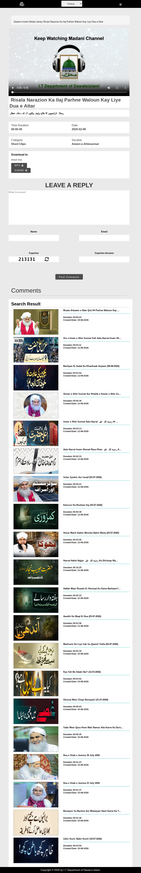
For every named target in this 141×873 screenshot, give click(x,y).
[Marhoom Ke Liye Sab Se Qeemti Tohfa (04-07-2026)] (35, 656)
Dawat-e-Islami (21, 21)
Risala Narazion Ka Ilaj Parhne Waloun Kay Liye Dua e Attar (73, 21)
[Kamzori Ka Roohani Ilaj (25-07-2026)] (35, 516)
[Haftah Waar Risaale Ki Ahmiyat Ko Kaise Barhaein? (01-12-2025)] (35, 600)
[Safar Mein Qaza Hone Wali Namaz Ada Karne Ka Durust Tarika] (35, 739)
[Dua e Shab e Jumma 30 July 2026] (35, 767)
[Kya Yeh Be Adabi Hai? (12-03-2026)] (35, 683)
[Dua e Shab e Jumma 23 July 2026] (35, 794)
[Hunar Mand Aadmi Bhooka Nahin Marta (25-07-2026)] (35, 544)
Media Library (36, 21)
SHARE (20, 170)
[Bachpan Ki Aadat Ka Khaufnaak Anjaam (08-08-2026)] (35, 378)
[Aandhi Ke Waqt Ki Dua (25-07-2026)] (35, 628)
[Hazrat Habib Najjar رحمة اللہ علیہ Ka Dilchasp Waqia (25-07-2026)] (35, 572)
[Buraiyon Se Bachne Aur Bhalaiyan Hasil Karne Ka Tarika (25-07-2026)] (35, 822)
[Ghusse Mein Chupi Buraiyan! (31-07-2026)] (35, 711)
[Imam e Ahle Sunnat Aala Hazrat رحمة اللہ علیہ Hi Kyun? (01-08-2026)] (35, 433)
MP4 (18, 165)
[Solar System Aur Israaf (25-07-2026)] (35, 489)
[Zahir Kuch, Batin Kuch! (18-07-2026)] (35, 850)
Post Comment (69, 277)
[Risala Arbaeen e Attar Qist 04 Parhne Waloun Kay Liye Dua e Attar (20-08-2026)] (35, 322)
